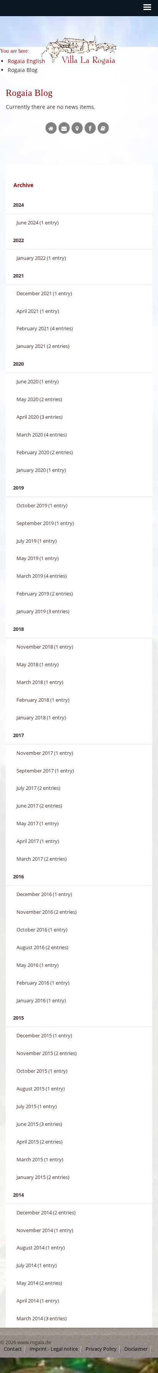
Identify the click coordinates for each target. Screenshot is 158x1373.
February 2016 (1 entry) (42, 982)
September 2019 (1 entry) (45, 523)
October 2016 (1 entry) (41, 929)
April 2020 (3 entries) (39, 416)
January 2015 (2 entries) (42, 1177)
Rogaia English (57, 72)
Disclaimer (136, 1349)
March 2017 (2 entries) (41, 858)
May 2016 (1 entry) (37, 965)
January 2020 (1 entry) (41, 470)
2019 (18, 487)
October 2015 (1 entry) (41, 1070)
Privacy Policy (101, 1349)
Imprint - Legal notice (54, 1349)
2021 (18, 275)
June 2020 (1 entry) (37, 381)
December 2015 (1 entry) (44, 1035)
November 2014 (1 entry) (44, 1230)
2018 (18, 628)
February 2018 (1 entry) (42, 699)
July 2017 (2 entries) (38, 787)
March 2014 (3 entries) (41, 1318)
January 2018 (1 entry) (41, 717)
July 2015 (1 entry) (36, 1106)
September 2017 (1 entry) (45, 770)
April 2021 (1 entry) (37, 311)
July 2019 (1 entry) (36, 540)
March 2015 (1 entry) (39, 1159)
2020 (18, 363)
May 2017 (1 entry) (37, 823)
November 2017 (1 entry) (44, 752)
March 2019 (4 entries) (41, 575)
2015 (18, 1017)
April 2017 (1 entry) (37, 841)
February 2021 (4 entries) (44, 328)
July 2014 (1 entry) (36, 1265)
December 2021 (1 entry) (44, 293)
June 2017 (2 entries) (39, 805)
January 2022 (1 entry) (41, 257)
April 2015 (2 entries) (39, 1141)
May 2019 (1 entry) (37, 558)
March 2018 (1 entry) (39, 682)
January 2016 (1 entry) (41, 1000)
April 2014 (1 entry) (37, 1300)
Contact (13, 1349)
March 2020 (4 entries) (41, 434)
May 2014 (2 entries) (39, 1282)
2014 (18, 1194)
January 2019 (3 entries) (42, 611)
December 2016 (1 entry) (44, 894)
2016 (18, 876)
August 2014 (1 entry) (40, 1247)
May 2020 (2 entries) (39, 399)
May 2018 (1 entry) (37, 664)
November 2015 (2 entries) (46, 1053)
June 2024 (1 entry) (37, 222)
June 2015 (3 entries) (39, 1123)
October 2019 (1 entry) (41, 505)
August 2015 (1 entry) (40, 1088)
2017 (18, 735)
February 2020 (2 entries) (44, 452)
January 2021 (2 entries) (42, 346)
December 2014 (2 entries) (46, 1212)
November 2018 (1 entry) (44, 646)
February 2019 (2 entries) (44, 593)
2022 (18, 240)
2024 (18, 204)
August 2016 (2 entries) (42, 947)
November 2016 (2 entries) (46, 911)
